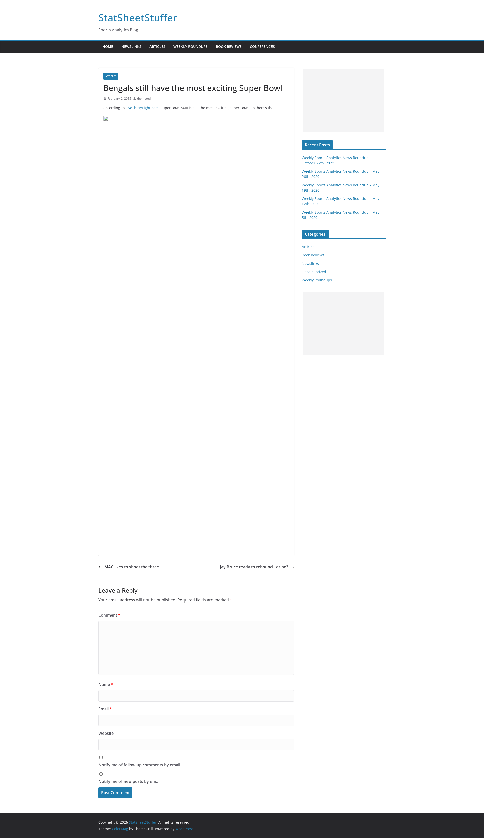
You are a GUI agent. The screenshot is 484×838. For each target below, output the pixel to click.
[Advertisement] (343, 100)
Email (105, 709)
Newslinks (131, 46)
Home (107, 46)
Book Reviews (229, 46)
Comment (109, 615)
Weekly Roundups (190, 46)
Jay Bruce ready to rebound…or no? (254, 567)
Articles (157, 46)
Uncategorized (314, 271)
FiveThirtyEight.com (142, 107)
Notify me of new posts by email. (129, 781)
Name (105, 684)
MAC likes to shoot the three (131, 567)
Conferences (262, 46)
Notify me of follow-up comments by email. (139, 765)
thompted (144, 98)
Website (106, 733)
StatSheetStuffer (137, 17)
